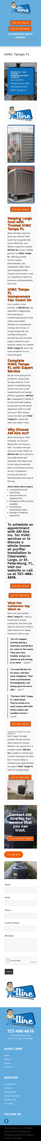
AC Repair (8, 1088)
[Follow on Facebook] (6, 1121)
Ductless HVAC (10, 1099)
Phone (8, 910)
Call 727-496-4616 (20, 29)
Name (8, 884)
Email (7, 897)
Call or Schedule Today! (20, 838)
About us (8, 1059)
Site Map (17, 1138)
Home (6, 1055)
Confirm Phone (12, 923)
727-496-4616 (20, 575)
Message (9, 935)
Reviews (7, 1063)
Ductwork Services (11, 1096)
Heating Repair (10, 1092)
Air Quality (8, 1103)
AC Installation (10, 1084)
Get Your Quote (20, 22)
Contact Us (8, 1067)
